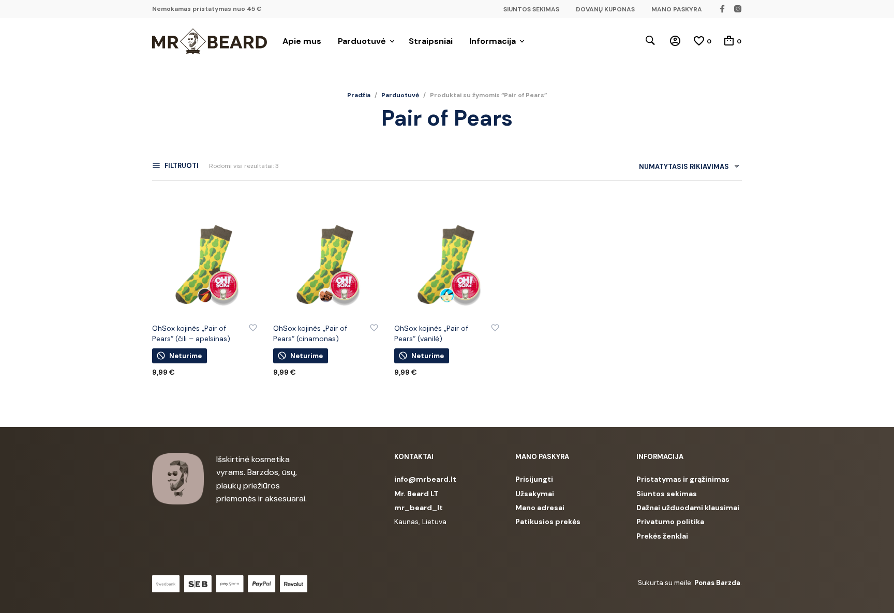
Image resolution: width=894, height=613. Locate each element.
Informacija (492, 41)
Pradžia (358, 95)
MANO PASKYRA (676, 9)
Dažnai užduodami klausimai (687, 507)
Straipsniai (431, 41)
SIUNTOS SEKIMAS (531, 9)
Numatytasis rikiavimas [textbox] (684, 166)
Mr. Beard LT (416, 493)
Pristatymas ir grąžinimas (682, 479)
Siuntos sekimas (666, 493)
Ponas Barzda (717, 582)
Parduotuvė (362, 41)
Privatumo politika (670, 521)
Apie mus (301, 41)
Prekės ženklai (662, 536)
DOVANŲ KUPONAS (605, 9)
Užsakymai (534, 493)
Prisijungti (534, 479)
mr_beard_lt (418, 507)
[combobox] (685, 168)
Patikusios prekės (547, 521)
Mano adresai (539, 507)
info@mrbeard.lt (425, 479)
